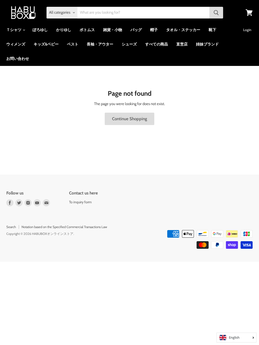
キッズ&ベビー (46, 44)
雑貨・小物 (112, 30)
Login (247, 30)
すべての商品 (156, 44)
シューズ (129, 44)
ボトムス (87, 30)
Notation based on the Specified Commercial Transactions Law (64, 227)
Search (11, 227)
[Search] (216, 12)
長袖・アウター (100, 44)
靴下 (212, 30)
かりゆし (63, 30)
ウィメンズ (15, 44)
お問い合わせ (17, 58)
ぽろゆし (40, 30)
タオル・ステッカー (183, 30)
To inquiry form (80, 202)
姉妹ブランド (207, 44)
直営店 (182, 44)
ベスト (72, 44)
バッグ (136, 30)
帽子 (154, 30)
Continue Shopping (129, 118)
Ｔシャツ (14, 30)
